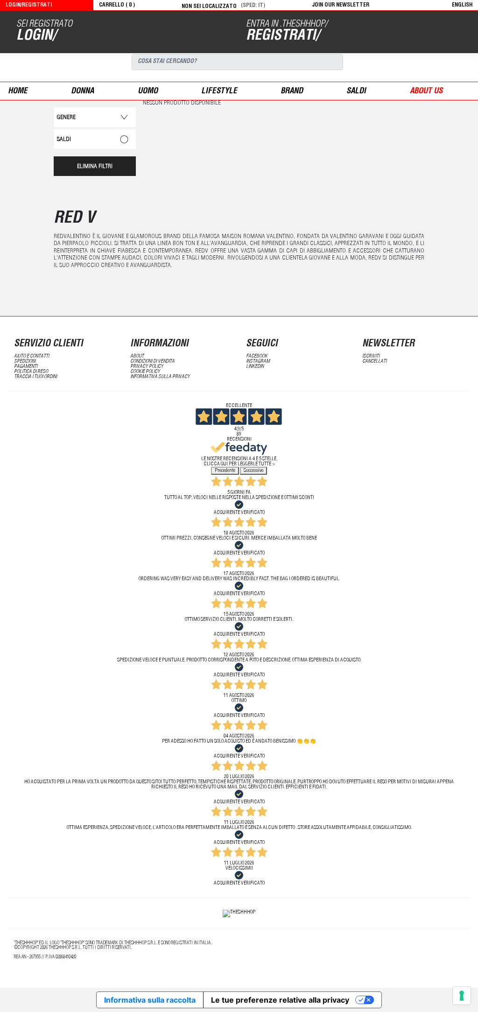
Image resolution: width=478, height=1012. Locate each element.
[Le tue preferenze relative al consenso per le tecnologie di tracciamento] (462, 996)
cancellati (374, 361)
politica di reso (31, 371)
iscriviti (371, 356)
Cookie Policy (145, 371)
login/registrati (29, 5)
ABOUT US (426, 92)
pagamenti (25, 366)
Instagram (258, 361)
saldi (356, 92)
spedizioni (24, 361)
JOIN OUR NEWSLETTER (340, 5)
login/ (36, 36)
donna (82, 92)
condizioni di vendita (152, 361)
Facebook (256, 356)
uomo (148, 92)
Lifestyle (219, 92)
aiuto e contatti (31, 356)
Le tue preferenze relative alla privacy (280, 1000)
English (462, 5)
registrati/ (282, 36)
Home (18, 92)
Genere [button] (66, 118)
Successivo (253, 470)
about (137, 356)
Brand (292, 92)
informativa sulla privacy (160, 377)
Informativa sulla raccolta (150, 1000)
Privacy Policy (146, 366)
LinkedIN (255, 366)
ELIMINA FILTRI (94, 167)
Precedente (225, 470)
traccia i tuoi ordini (35, 377)
